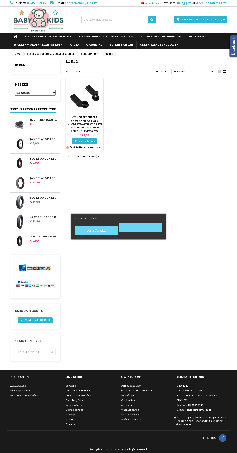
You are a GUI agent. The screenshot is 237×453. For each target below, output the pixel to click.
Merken (21, 84)
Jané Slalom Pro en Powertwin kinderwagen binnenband (44, 139)
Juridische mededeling (78, 390)
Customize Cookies (86, 218)
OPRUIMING (94, 44)
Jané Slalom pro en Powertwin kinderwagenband (44, 178)
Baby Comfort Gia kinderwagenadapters (85, 123)
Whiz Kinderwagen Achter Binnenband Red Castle (44, 236)
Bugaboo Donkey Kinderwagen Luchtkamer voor (44, 158)
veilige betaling (74, 405)
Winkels (70, 419)
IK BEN (20, 65)
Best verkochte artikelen (24, 395)
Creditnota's (128, 400)
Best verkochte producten (33, 109)
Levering (71, 385)
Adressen (127, 405)
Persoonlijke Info (131, 385)
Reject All (96, 231)
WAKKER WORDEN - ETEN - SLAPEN (38, 44)
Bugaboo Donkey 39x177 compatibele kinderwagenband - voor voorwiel (44, 197)
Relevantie (193, 72)
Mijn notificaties (130, 414)
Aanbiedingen (18, 385)
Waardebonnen (130, 409)
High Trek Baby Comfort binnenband (44, 119)
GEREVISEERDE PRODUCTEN (159, 44)
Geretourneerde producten (137, 390)
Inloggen (184, 3)
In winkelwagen (84, 141)
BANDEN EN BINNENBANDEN (161, 36)
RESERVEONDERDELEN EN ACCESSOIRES (106, 36)
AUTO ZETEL (196, 36)
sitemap (70, 414)
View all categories (35, 320)
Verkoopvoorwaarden (78, 395)
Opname (71, 424)
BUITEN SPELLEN (121, 44)
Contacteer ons (74, 409)
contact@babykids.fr (81, 3)
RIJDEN (74, 44)
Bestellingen (128, 395)
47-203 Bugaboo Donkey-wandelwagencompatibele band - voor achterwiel (44, 217)
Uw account (131, 377)
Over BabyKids (74, 400)
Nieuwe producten (20, 390)
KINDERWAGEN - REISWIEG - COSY (47, 36)
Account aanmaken (211, 3)
